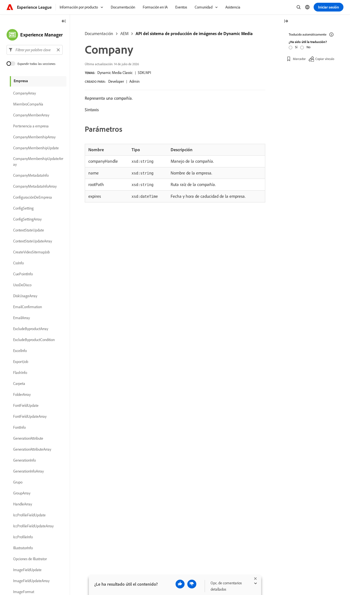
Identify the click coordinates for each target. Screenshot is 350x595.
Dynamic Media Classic (115, 72)
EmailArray (21, 317)
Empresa (21, 80)
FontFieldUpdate (26, 405)
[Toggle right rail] (286, 21)
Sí (296, 47)
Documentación (99, 33)
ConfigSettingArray (27, 219)
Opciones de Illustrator (30, 558)
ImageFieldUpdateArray (31, 580)
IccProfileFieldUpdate (29, 515)
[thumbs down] (191, 584)
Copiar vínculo (324, 59)
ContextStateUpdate (28, 230)
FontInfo (19, 427)
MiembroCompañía (28, 104)
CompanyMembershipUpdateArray (38, 161)
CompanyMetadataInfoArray (35, 186)
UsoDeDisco (22, 284)
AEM (124, 33)
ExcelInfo (20, 350)
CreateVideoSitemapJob (31, 252)
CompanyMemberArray (31, 115)
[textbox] (35, 50)
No (308, 47)
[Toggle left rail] (64, 21)
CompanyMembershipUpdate (36, 147)
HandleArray (22, 504)
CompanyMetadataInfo (31, 175)
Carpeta (19, 383)
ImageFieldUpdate (27, 569)
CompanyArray (24, 93)
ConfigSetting (23, 208)
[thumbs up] (180, 584)
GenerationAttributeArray (32, 449)
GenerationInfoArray (28, 471)
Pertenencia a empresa (31, 126)
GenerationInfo (24, 460)
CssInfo (18, 263)
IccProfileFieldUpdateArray (33, 526)
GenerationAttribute (28, 438)
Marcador (299, 59)
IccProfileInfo (23, 536)
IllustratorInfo (23, 547)
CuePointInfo (23, 273)
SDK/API (144, 72)
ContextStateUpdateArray (32, 241)
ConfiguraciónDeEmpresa (32, 197)
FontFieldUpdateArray (29, 416)
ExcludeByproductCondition (34, 339)
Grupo (17, 482)
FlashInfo (20, 372)
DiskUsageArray (25, 295)
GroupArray (21, 493)
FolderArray (22, 394)
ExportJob (20, 361)
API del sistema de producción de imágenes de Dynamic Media (194, 33)
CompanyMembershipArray (34, 137)
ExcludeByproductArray (30, 328)
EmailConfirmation (27, 306)
